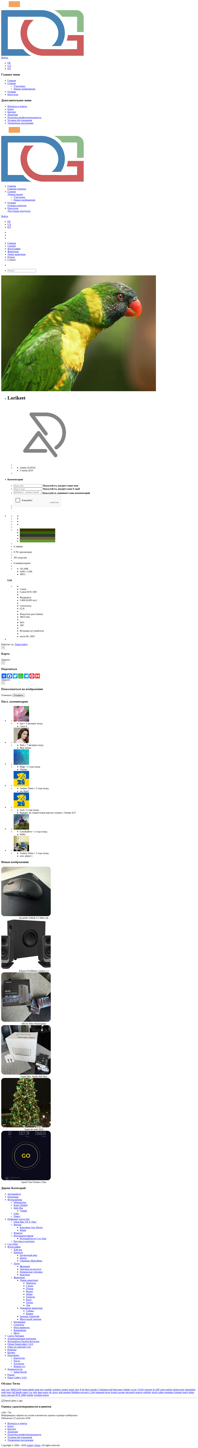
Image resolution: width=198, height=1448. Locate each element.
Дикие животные (16, 254)
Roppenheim (20, 1330)
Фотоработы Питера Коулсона (23, 1341)
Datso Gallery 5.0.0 (17, 1377)
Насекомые (19, 1322)
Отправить (19, 695)
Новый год (19, 1366)
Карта (10, 109)
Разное (11, 1374)
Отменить (6, 695)
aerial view (74, 1389)
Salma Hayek (20, 1372)
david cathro (158, 1392)
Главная (11, 80)
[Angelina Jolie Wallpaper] (21, 742)
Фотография (13, 248)
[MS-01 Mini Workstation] (26, 1021)
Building (75, 1392)
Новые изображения (24, 89)
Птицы (11, 257)
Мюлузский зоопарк (30, 1319)
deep (87, 1389)
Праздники (13, 1355)
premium (169, 1392)
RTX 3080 (20, 1395)
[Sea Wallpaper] (21, 764)
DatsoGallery (21, 644)
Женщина (25, 1266)
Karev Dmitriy (21, 1205)
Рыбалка (11, 1349)
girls (35, 1392)
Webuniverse (20, 1202)
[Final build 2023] (21, 850)
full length (17, 1392)
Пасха (17, 1361)
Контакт (11, 112)
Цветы (23, 1258)
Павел (17, 1216)
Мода (16, 1333)
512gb (141, 1389)
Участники (19, 86)
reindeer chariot (60, 1389)
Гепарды (30, 1297)
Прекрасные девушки (31, 1272)
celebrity (147, 1392)
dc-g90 (156, 1389)
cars (8, 1389)
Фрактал (18, 1233)
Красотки (25, 1274)
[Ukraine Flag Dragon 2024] (21, 785)
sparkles (48, 1389)
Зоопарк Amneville (29, 1316)
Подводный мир (28, 1255)
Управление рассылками (20, 123)
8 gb (82, 1389)
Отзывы (11, 91)
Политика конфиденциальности (24, 117)
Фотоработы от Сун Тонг (33, 1238)
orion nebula (166, 1389)
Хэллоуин (19, 1363)
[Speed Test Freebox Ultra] (26, 1179)
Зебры (29, 1294)
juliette (126, 1389)
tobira (191, 1392)
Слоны (29, 1285)
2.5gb (92, 1392)
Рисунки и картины (24, 1241)
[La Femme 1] (21, 828)
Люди (17, 1263)
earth (3, 1392)
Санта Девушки (15, 1335)
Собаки (30, 1310)
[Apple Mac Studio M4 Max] (26, 1073)
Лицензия (12, 114)
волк (107, 1392)
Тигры (29, 1302)
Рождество (19, 1358)
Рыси (29, 1299)
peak (37, 1389)
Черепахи (31, 1283)
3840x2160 (16, 1389)
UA (9, 65)
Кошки (29, 1313)
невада (138, 1392)
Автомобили (14, 1194)
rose (3, 1389)
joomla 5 (94, 1389)
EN (9, 68)
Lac (30, 1392)
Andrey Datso (33, 1445)
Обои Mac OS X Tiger (25, 1222)
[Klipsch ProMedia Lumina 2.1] (26, 968)
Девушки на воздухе (30, 1269)
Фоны (23, 1230)
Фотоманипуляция (23, 1235)
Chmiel (23, 1210)
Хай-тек (18, 1249)
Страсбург (19, 1324)
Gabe (16, 1213)
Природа (18, 1252)
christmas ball (106, 1389)
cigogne (148, 1389)
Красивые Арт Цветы (31, 1227)
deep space (43, 1392)
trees (9, 1392)
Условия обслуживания (19, 120)
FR (9, 63)
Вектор (17, 1224)
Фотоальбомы (14, 1199)
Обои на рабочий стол (19, 1347)
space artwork (8, 1395)
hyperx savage (118, 1392)
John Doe (18, 1208)
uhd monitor (65, 1392)
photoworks (179, 1389)
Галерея (11, 83)
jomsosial (100, 1392)
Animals (178, 1392)
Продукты (12, 94)
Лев (28, 1305)
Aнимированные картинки (21, 1338)
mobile (30, 1395)
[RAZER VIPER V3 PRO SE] (26, 915)
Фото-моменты (22, 1327)
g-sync (133, 1389)
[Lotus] (21, 720)
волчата (84, 1392)
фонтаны (118, 1389)
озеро (25, 1392)
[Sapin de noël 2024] (26, 1126)
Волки (29, 1291)
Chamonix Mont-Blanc (31, 1260)
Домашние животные (31, 1308)
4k (50, 1392)
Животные (13, 251)
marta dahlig (28, 1389)
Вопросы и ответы (17, 106)
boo (42, 1389)
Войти (4, 57)
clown (55, 1392)
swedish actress (41, 1395)
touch (185, 1392)
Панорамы (13, 1196)
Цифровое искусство (18, 1219)
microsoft (130, 1392)
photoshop (190, 1389)
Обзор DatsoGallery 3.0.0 (20, 1344)
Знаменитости (14, 1369)
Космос (11, 1352)
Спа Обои (12, 1244)
